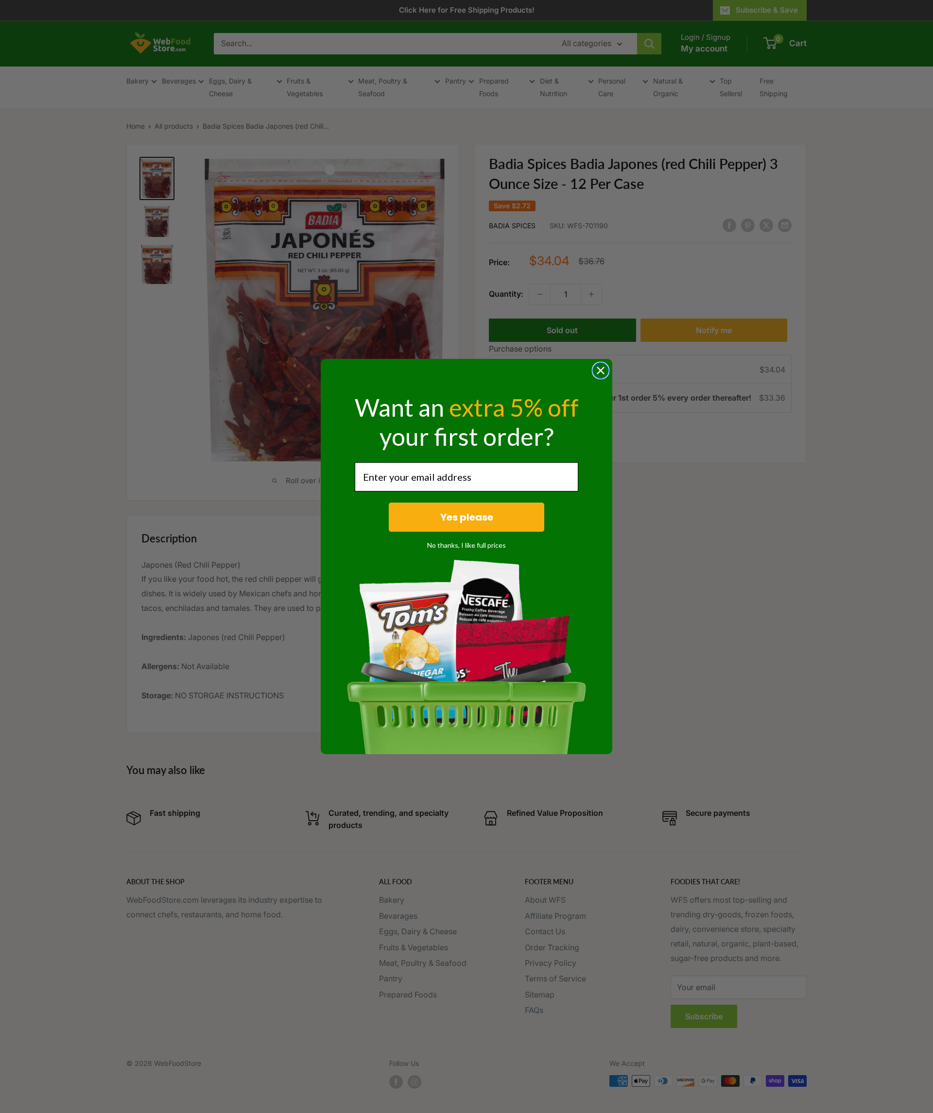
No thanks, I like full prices (466, 545)
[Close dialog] (600, 370)
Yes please (466, 517)
